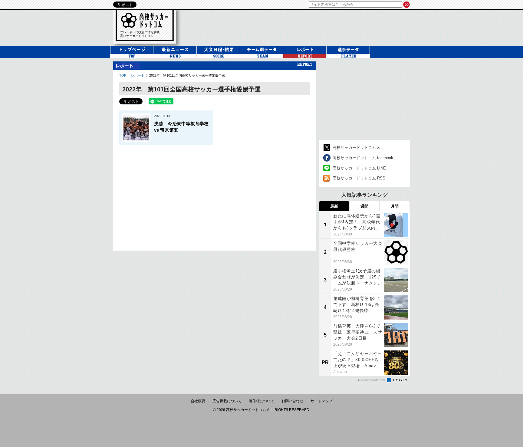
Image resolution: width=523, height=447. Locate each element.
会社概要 (198, 401)
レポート (137, 75)
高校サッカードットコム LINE (359, 168)
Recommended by (372, 380)
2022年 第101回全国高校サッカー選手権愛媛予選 (187, 75)
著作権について (261, 401)
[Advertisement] (214, 194)
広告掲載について (227, 401)
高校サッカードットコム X (356, 147)
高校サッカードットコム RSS (359, 178)
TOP (122, 75)
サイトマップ (321, 401)
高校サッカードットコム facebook (363, 158)
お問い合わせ (292, 401)
